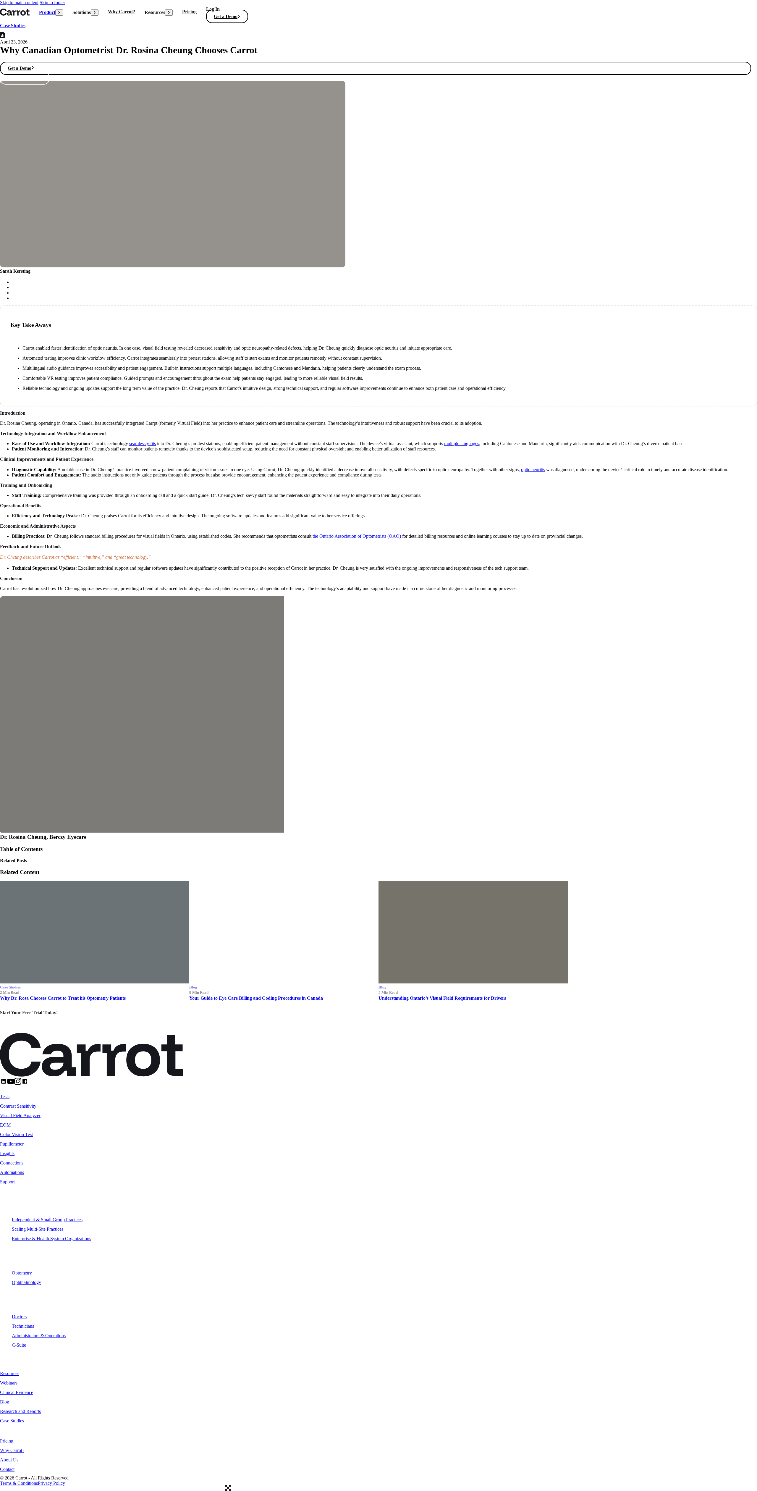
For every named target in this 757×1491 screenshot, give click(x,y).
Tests (4, 1096)
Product (47, 12)
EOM (5, 1124)
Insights (7, 1153)
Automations (12, 1172)
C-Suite (19, 1345)
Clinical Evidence (16, 1392)
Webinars (8, 1382)
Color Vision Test (16, 1134)
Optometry (22, 1272)
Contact (7, 1469)
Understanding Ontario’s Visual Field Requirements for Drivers (442, 998)
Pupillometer (12, 1143)
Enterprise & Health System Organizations (51, 1238)
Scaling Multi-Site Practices (37, 1229)
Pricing (189, 11)
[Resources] (169, 12)
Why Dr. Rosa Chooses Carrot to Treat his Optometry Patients (63, 998)
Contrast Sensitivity (18, 1106)
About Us (9, 1459)
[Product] (59, 12)
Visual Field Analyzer (20, 1115)
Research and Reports (20, 1411)
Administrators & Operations (39, 1335)
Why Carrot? (121, 11)
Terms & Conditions (19, 1483)
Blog (4, 1401)
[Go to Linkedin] (3, 1083)
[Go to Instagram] (17, 1083)
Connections (11, 1162)
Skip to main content (19, 2)
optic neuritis (533, 469)
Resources (13, 1366)
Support (7, 1181)
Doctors (19, 1316)
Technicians (23, 1326)
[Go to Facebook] (24, 1083)
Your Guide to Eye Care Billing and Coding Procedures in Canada (256, 998)
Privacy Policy (51, 1483)
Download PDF (23, 77)
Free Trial (18, 1025)
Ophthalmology (26, 1282)
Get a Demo (225, 16)
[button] (230, 16)
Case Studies (12, 25)
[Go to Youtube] (10, 1083)
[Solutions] (94, 12)
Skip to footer (52, 2)
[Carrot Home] (15, 12)
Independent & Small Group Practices (47, 1219)
